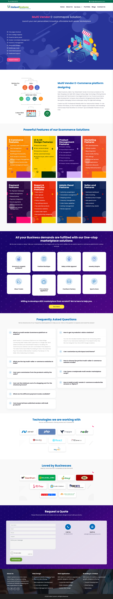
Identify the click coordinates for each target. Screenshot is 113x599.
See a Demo (56, 306)
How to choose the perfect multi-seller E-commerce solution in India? (82, 361)
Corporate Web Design (66, 582)
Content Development (91, 582)
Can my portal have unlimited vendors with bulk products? (30, 404)
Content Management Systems (43, 588)
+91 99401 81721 (14, 1)
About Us (69, 7)
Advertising (88, 588)
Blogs (94, 7)
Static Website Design (65, 585)
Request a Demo (13, 60)
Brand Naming (89, 585)
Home (62, 7)
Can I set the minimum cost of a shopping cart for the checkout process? (32, 384)
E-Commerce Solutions (41, 585)
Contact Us (101, 7)
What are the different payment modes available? (31, 394)
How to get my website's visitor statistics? (78, 332)
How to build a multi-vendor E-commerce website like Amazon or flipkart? (83, 383)
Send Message (16, 559)
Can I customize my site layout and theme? (79, 351)
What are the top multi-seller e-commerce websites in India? (33, 362)
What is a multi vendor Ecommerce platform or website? (30, 333)
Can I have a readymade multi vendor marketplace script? (82, 372)
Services (77, 7)
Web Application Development (43, 582)
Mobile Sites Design (65, 588)
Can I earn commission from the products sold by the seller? (32, 373)
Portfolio (87, 7)
